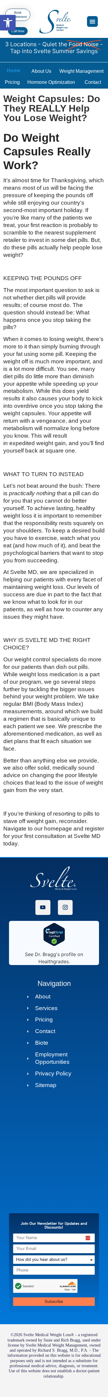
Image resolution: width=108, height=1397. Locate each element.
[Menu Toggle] (92, 21)
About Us (41, 71)
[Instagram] (65, 907)
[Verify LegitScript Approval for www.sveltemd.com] (54, 944)
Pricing (12, 82)
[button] (8, 22)
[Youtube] (42, 907)
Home (13, 70)
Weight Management (81, 71)
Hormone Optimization (51, 82)
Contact (93, 82)
